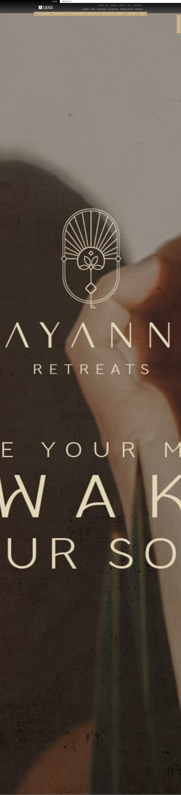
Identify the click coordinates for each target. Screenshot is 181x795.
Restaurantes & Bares (76, 13)
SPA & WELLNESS (93, 13)
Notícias (101, 5)
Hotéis (93, 9)
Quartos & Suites (59, 13)
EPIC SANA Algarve (43, 13)
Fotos (142, 13)
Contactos (122, 5)
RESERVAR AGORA (179, 24)
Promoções (139, 9)
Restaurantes (101, 9)
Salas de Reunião (108, 13)
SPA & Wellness (113, 9)
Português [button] (138, 5)
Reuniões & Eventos (126, 9)
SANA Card (114, 5)
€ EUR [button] (129, 5)
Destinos (86, 9)
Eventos (121, 13)
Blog (107, 5)
